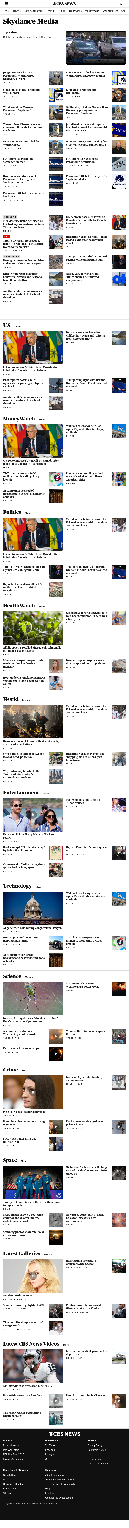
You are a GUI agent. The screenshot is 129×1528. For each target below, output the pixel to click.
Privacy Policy (95, 1445)
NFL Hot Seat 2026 (13, 1454)
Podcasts (8, 1479)
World (51, 10)
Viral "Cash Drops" (34, 10)
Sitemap (7, 1493)
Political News (11, 1445)
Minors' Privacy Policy (99, 1463)
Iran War (17, 10)
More (19, 326)
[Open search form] (121, 3)
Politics (61, 10)
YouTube (50, 1445)
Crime (124, 10)
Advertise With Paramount (59, 1479)
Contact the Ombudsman (59, 1497)
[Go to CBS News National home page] (64, 3)
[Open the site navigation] (25, 3)
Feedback (50, 1493)
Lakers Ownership (13, 1459)
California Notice (96, 1450)
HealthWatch (75, 10)
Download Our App (13, 1484)
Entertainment (110, 10)
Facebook (50, 1450)
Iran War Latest (11, 1450)
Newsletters (9, 1475)
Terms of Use (94, 1459)
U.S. (7, 10)
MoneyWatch (92, 10)
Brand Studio (10, 1488)
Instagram (50, 1454)
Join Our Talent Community (60, 1484)
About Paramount (54, 1475)
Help (47, 1488)
